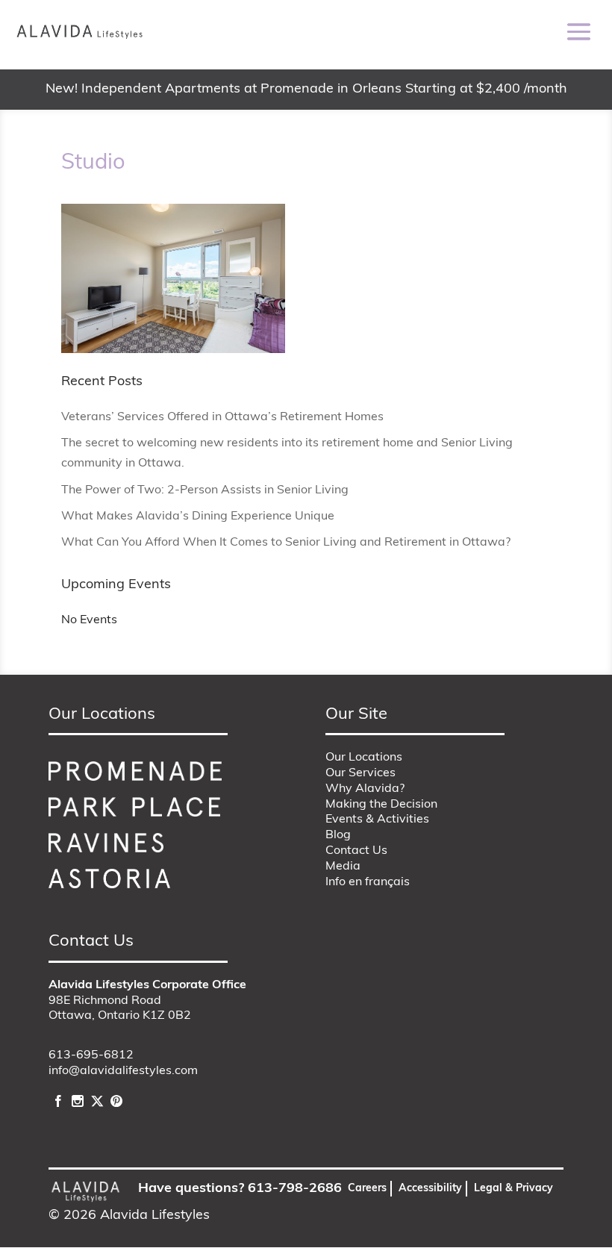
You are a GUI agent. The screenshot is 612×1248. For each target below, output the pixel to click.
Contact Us (356, 851)
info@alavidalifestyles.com (123, 1071)
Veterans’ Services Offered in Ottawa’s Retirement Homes (222, 417)
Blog (338, 835)
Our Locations (363, 758)
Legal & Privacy (513, 1188)
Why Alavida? (365, 789)
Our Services (360, 773)
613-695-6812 (91, 1055)
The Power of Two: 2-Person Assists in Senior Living (205, 490)
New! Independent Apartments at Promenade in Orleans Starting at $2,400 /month (306, 89)
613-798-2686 (295, 1189)
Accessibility (430, 1188)
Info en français (367, 882)
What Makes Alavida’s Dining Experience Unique (197, 516)
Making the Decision (381, 805)
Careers (367, 1188)
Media (342, 867)
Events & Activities (377, 820)
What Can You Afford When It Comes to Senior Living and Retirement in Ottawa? (285, 543)
